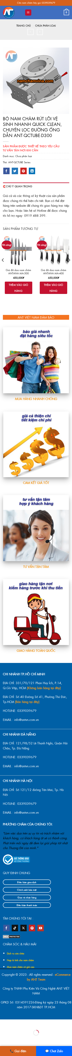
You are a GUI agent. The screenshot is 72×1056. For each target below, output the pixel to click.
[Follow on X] (23, 928)
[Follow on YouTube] (40, 928)
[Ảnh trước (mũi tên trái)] (3, 1039)
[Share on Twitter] (15, 171)
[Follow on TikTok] (15, 928)
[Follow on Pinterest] (32, 928)
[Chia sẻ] (26, 1023)
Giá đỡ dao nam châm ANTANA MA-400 (53, 272)
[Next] (69, 267)
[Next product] (30, 32)
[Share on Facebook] (6, 171)
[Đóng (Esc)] (38, 1023)
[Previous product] (40, 32)
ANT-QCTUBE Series (19, 162)
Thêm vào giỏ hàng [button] (18, 288)
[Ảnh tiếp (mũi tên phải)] (15, 1039)
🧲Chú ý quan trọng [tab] (17, 186)
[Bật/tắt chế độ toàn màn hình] (15, 1023)
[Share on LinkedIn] (32, 171)
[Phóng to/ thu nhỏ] (3, 1023)
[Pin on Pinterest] (23, 171)
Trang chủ (23, 25)
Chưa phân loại (45, 25)
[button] (28, 12)
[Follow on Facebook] (6, 928)
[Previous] (3, 267)
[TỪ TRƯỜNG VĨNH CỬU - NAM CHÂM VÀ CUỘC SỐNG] (12, 12)
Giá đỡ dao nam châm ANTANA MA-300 (18, 272)
